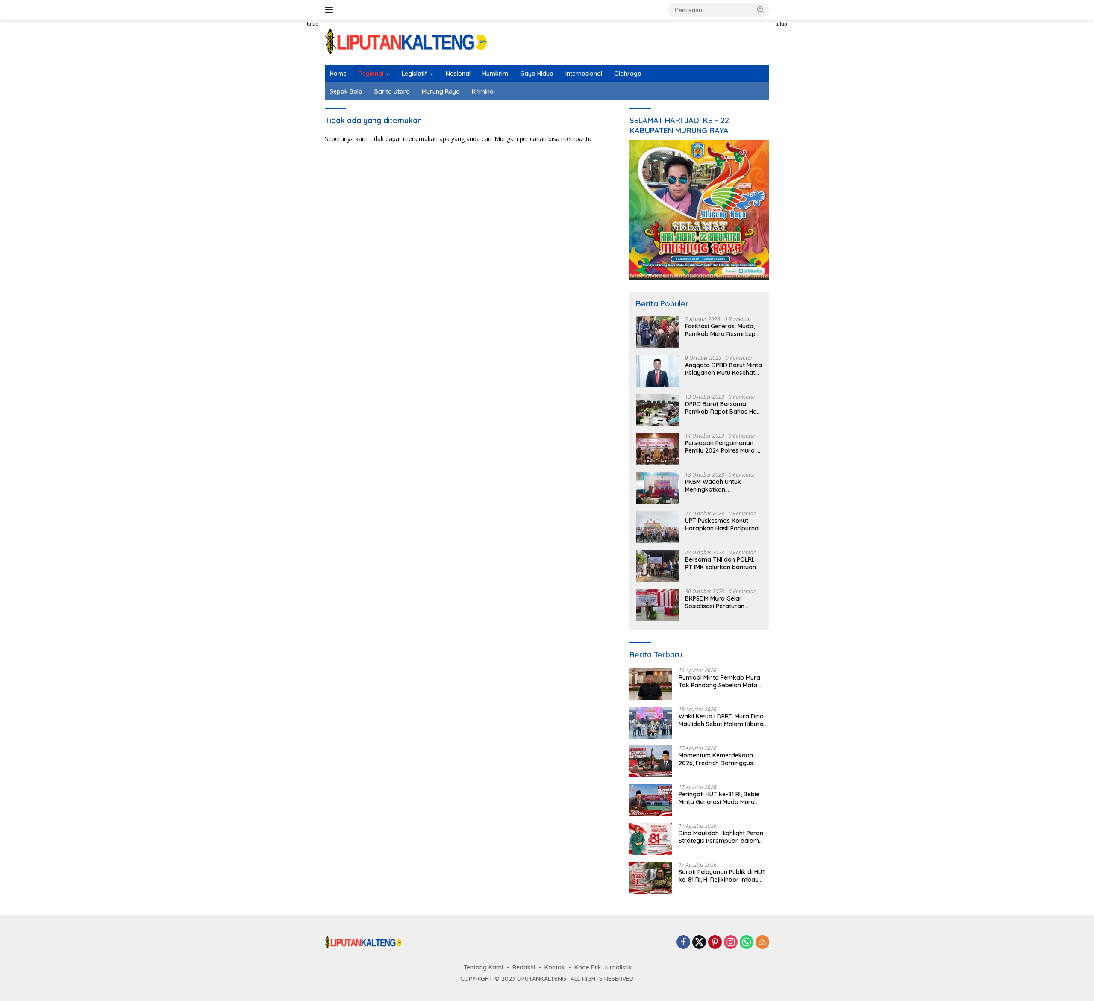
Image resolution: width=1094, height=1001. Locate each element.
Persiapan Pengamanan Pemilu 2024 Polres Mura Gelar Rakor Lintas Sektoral (720, 446)
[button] (760, 9)
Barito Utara (392, 91)
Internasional (583, 73)
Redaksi (523, 967)
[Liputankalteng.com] (406, 41)
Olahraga (627, 73)
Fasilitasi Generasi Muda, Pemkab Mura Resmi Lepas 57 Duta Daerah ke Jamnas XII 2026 (723, 330)
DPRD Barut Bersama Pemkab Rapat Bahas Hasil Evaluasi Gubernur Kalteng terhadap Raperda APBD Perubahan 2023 (723, 407)
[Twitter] (699, 942)
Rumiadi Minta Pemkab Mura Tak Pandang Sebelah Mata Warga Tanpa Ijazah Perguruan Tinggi (724, 681)
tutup (312, 24)
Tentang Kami (483, 967)
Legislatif (414, 73)
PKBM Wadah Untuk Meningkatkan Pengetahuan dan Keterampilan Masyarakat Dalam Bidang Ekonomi (722, 485)
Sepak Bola (346, 91)
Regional (371, 73)
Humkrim (495, 73)
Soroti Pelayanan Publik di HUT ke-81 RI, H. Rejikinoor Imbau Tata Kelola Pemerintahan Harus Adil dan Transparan (722, 875)
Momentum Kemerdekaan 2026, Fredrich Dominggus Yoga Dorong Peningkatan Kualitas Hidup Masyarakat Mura (717, 759)
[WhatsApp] (746, 942)
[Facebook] (683, 942)
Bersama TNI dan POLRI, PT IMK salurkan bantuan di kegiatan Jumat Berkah (722, 563)
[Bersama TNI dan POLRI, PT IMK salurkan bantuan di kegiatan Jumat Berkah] (657, 566)
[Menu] (330, 10)
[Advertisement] (295, 175)
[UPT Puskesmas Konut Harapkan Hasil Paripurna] (657, 527)
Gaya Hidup (536, 73)
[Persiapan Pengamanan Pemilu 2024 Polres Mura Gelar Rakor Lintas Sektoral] (657, 449)
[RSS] (762, 942)
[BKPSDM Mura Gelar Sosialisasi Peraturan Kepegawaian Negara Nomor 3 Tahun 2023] (657, 605)
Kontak (554, 967)
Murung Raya (441, 91)
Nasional (458, 73)
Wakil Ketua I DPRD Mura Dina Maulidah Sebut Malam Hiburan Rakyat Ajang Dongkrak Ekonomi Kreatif (723, 720)
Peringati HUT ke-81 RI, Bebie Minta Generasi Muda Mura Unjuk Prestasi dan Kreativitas (721, 798)
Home (338, 73)
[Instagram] (731, 942)
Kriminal (483, 91)
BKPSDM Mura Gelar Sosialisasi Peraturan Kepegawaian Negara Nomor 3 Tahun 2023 (716, 602)
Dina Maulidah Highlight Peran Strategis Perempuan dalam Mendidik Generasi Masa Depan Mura (723, 837)
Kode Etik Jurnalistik (603, 967)
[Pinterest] (715, 942)
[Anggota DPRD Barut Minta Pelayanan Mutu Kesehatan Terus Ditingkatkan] (657, 371)
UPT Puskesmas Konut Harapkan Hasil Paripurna (722, 524)
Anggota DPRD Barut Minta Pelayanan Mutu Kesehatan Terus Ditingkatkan (723, 369)
